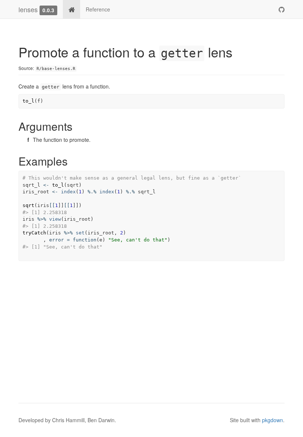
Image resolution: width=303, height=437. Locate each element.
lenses (28, 9)
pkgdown (272, 420)
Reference (98, 9)
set (80, 233)
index (68, 191)
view (55, 219)
